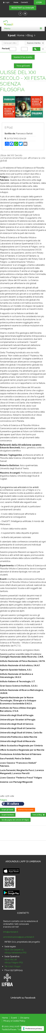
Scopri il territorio (8, 815)
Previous (5, 106)
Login (7, 2)
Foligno (3, 800)
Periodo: (7, 48)
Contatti (24, 2)
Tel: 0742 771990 (12, 966)
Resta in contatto (11, 921)
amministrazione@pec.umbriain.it (18, 937)
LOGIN (39, 2)
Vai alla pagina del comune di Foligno (15, 820)
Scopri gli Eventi (7, 810)
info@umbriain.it (10, 932)
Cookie (15, 1021)
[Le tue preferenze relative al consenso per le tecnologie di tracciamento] (32, 1028)
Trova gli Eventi (23, 66)
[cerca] (37, 49)
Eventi (14, 1018)
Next (40, 106)
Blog (30, 35)
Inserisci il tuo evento (23, 57)
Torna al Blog (37, 815)
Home (16, 2)
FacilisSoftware (9, 1029)
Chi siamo (24, 1018)
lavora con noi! (12, 927)
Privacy (6, 1021)
